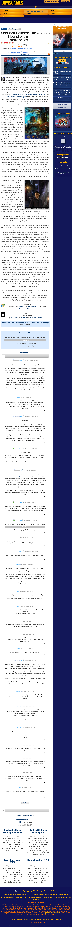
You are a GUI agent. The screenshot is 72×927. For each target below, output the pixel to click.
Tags (36, 7)
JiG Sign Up (65, 1)
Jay (21, 470)
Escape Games (64, 894)
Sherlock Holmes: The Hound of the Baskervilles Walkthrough (25, 323)
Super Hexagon (37, 897)
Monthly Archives (63, 154)
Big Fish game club (24, 476)
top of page (32, 819)
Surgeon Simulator (7, 897)
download (19, 49)
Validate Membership (52, 1)
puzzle (32, 51)
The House (27, 897)
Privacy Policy (15, 919)
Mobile (53, 10)
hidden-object (10, 97)
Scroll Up (21, 815)
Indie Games (54, 894)
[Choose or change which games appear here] (64, 136)
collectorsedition (8, 49)
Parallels (24, 318)
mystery (20, 51)
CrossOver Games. (35, 318)
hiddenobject (5, 51)
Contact (59, 919)
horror (11, 51)
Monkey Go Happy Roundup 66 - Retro (12, 831)
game (30, 49)
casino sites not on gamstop (52, 24)
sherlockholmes (17, 52)
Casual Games (21, 894)
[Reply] (44, 392)
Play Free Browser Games (36, 11)
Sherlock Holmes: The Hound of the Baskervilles (29, 94)
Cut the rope (19, 897)
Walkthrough (13, 29)
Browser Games (32, 894)
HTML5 (5, 13)
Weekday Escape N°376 (12, 861)
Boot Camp (15, 318)
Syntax (20, 360)
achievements (13, 48)
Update (25, 803)
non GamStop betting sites (64, 24)
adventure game (21, 97)
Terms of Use (25, 919)
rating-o (10, 52)
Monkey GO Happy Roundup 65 (38, 831)
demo (14, 49)
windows (25, 52)
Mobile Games (44, 894)
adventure (20, 48)
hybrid (15, 51)
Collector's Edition (25, 309)
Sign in (21, 822)
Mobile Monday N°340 (38, 859)
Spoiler (27, 340)
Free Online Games (9, 894)
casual (30, 48)
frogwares (26, 49)
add (63, 141)
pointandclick (26, 51)
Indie (4, 16)
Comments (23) (25, 54)
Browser (5, 10)
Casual (53, 13)
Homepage (28, 815)
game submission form (52, 913)
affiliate (26, 48)
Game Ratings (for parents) (46, 919)
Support (33, 919)
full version (32, 306)
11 (12, 866)
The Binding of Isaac (50, 897)
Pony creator (62, 897)
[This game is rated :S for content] (49, 54)
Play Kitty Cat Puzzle (60, 98)
